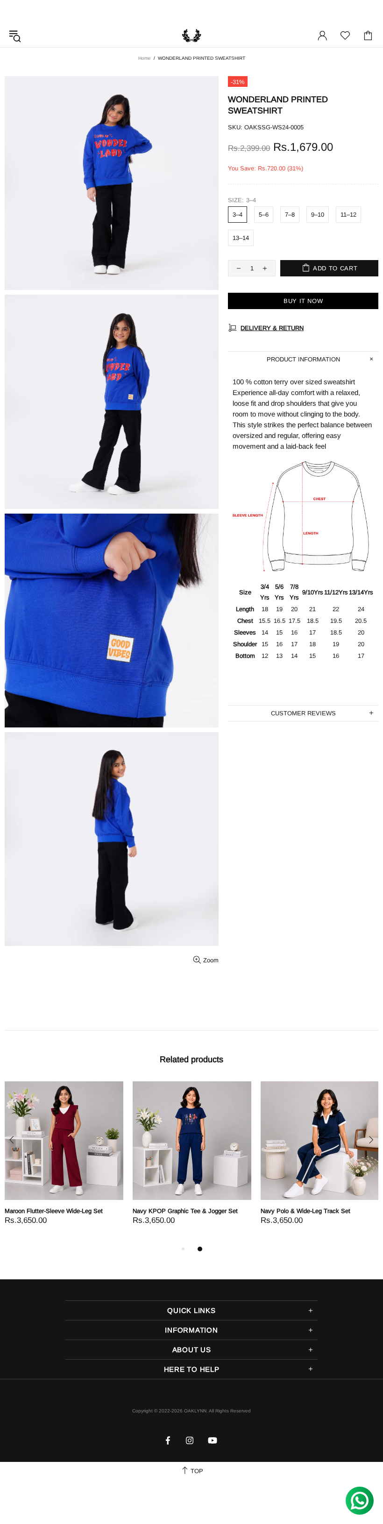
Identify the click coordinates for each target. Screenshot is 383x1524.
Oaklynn (191, 35)
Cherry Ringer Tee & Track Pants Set (196, 1210)
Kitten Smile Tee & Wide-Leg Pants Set (71, 1210)
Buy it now (303, 300)
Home (144, 58)
